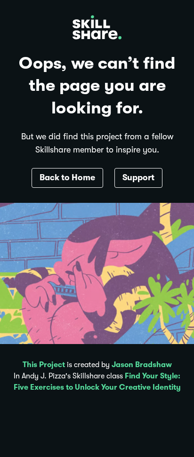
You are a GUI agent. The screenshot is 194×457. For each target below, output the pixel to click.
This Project (44, 365)
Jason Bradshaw (142, 365)
